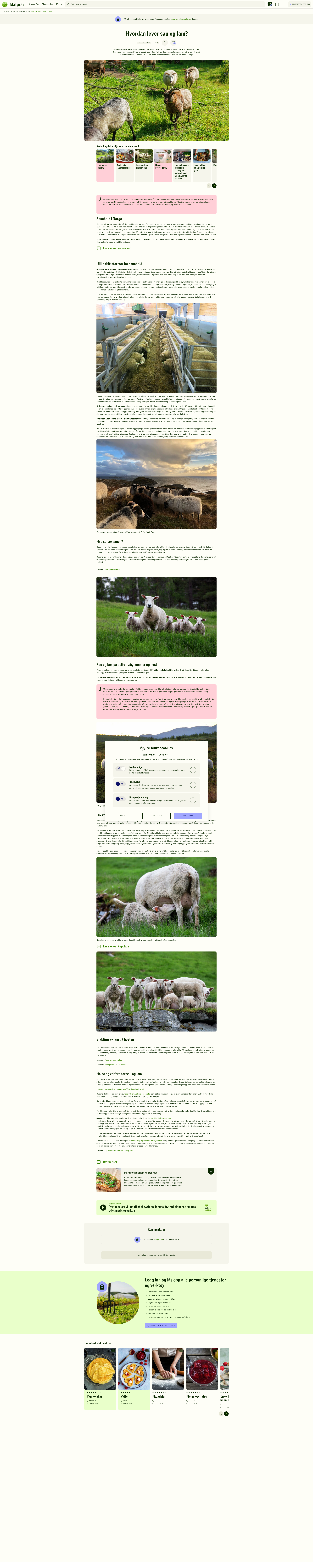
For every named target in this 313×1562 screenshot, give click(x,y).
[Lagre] (173, 43)
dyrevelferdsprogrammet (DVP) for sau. (146, 1140)
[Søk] (68, 4)
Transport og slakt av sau (115, 1064)
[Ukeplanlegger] (277, 4)
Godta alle (188, 816)
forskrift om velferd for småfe (137, 1094)
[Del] (165, 43)
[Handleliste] (284, 4)
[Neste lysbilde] (214, 185)
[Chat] (270, 4)
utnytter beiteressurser (161, 1118)
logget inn (158, 1239)
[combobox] (166, 4)
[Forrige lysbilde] (209, 185)
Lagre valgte (156, 816)
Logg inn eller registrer (181, 19)
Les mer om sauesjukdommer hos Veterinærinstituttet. (120, 1089)
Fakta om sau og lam (113, 1060)
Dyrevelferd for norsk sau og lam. (119, 1150)
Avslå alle (125, 816)
